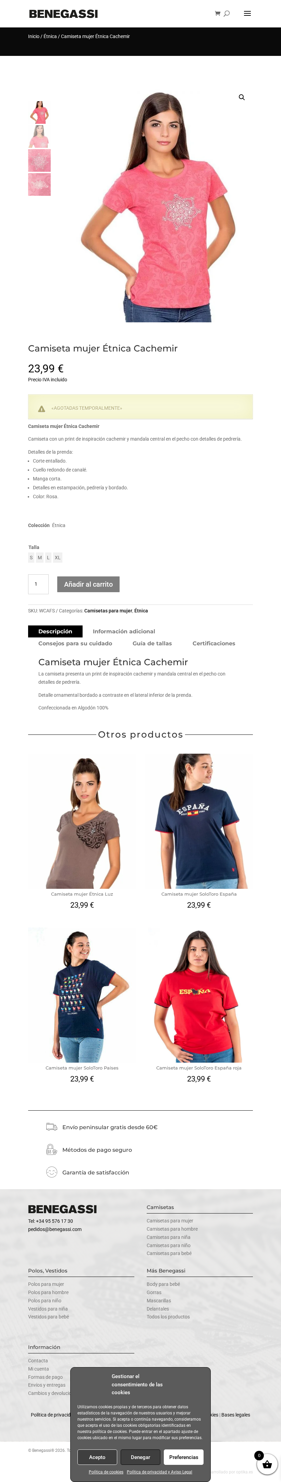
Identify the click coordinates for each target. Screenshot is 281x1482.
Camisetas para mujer (108, 610)
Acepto (97, 1457)
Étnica (50, 36)
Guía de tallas (152, 643)
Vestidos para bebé (48, 1316)
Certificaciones (214, 643)
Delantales (158, 1309)
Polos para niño (44, 1300)
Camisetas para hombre (172, 1229)
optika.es (244, 1472)
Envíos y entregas (46, 1385)
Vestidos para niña (48, 1309)
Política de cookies (106, 1472)
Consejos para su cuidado (75, 643)
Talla (33, 547)
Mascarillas (159, 1300)
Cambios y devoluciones (53, 1393)
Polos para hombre (48, 1292)
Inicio (33, 36)
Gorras (154, 1292)
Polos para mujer (46, 1284)
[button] (242, 97)
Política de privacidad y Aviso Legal (159, 1472)
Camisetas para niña (169, 1237)
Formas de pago (45, 1377)
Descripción (55, 631)
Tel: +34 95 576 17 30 (50, 1221)
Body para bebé (163, 1284)
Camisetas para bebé (169, 1253)
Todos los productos (168, 1316)
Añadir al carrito (88, 584)
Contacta (38, 1360)
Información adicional (124, 631)
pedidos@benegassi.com (55, 1229)
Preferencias (183, 1457)
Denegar (140, 1457)
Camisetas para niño (169, 1245)
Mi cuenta (38, 1369)
